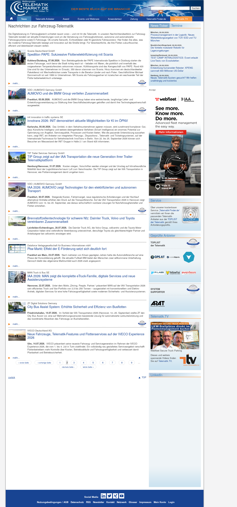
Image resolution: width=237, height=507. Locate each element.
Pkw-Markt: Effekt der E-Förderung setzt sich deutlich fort (67, 248)
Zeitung (134, 19)
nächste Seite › (68, 367)
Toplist (193, 243)
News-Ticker (159, 25)
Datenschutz (77, 502)
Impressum (145, 502)
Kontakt (110, 502)
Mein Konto (160, 502)
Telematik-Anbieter (45, 19)
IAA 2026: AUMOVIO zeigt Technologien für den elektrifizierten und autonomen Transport (82, 189)
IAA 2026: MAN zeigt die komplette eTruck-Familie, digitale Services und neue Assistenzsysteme (81, 278)
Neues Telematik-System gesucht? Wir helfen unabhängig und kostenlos (173, 79)
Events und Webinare (88, 19)
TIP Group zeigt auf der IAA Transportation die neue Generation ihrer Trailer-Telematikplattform (80, 158)
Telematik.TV (181, 19)
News (24, 19)
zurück (11, 377)
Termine (176, 25)
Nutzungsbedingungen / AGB (52, 502)
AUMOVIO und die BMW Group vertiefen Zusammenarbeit (67, 93)
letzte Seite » (88, 367)
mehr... (16, 83)
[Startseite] (105, 15)
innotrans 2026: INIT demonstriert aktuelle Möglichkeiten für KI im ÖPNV (77, 120)
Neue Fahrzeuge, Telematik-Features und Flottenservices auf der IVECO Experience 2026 (85, 336)
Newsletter (98, 502)
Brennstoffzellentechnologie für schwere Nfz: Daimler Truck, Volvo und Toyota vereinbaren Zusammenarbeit (81, 220)
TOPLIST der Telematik (164, 220)
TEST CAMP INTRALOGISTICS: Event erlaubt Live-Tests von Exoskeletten (174, 59)
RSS (88, 502)
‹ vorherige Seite (44, 362)
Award (66, 19)
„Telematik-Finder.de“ (169, 210)
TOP (144, 377)
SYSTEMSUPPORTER (158, 290)
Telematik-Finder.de (156, 19)
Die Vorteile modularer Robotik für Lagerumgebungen (167, 49)
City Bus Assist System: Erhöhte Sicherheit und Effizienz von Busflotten (76, 306)
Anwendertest (115, 19)
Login (171, 502)
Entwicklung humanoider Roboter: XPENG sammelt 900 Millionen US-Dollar (172, 69)
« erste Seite (23, 362)
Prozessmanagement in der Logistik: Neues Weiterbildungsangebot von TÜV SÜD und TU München (173, 37)
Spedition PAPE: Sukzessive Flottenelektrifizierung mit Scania (70, 54)
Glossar (133, 502)
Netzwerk (121, 502)
